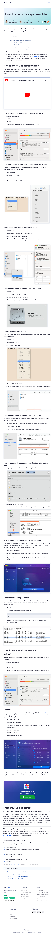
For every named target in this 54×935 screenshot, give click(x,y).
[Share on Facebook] (42, 21)
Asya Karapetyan (13, 22)
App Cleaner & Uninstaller (26, 892)
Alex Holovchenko (27, 22)
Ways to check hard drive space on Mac (20, 40)
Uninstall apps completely (42, 892)
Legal (11, 914)
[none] (37, 916)
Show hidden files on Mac (42, 900)
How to (8, 6)
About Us (11, 912)
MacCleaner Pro (35, 56)
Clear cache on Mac (41, 896)
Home (5, 6)
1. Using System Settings (18, 42)
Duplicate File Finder (25, 894)
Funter (22, 900)
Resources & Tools (13, 918)
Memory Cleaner (24, 898)
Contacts (11, 920)
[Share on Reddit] (47, 21)
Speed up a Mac (40, 898)
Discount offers (13, 916)
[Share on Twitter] (45, 21)
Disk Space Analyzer (25, 896)
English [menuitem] (34, 915)
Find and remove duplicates (43, 894)
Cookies (27, 930)
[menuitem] (37, 916)
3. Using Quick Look (17, 47)
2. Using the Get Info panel (18, 44)
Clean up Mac (40, 890)
